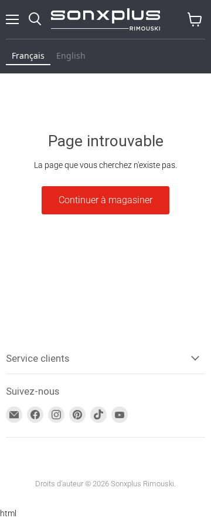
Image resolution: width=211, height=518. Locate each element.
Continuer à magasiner (105, 200)
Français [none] (28, 55)
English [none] (71, 55)
